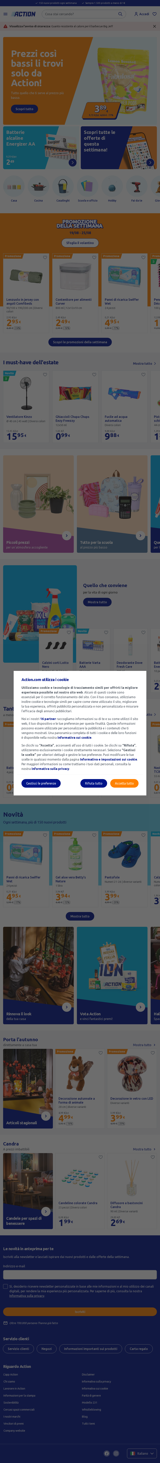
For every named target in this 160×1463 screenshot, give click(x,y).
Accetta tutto (124, 783)
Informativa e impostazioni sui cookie (108, 759)
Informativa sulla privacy (50, 768)
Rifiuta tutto (93, 783)
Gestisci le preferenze (41, 783)
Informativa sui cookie (75, 737)
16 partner (48, 719)
